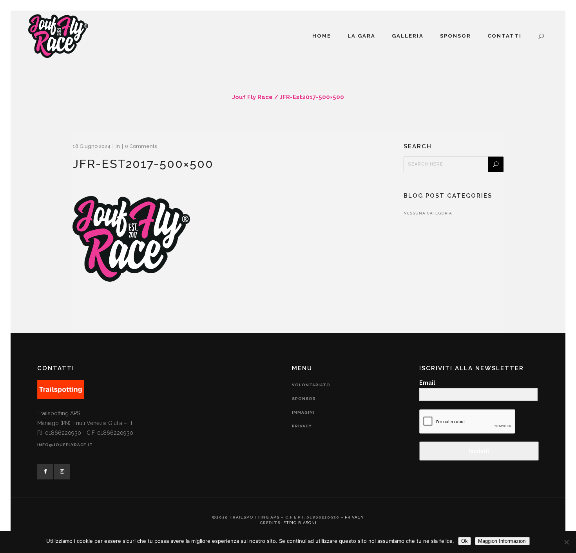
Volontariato (311, 385)
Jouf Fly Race (252, 97)
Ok (464, 541)
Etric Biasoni (300, 523)
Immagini (303, 412)
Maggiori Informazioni (502, 541)
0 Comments (141, 146)
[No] (566, 542)
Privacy (302, 426)
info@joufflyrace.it (65, 445)
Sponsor (304, 398)
